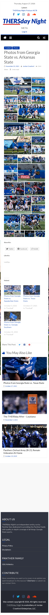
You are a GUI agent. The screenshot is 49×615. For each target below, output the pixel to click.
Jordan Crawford (28, 66)
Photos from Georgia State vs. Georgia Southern (12, 324)
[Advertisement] (24, 487)
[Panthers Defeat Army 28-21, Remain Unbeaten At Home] (24, 426)
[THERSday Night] (5, 37)
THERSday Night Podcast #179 (25, 10)
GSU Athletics (7, 564)
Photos (16, 48)
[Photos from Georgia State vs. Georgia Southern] (12, 316)
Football (8, 48)
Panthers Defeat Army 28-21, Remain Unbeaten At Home (21, 451)
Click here (31, 581)
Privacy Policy (7, 546)
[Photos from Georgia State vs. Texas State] (31, 290)
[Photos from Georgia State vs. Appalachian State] (12, 290)
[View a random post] (44, 37)
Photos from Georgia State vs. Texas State (31, 298)
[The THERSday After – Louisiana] (24, 392)
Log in (24, 31)
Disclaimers (6, 550)
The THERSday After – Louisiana (19, 416)
